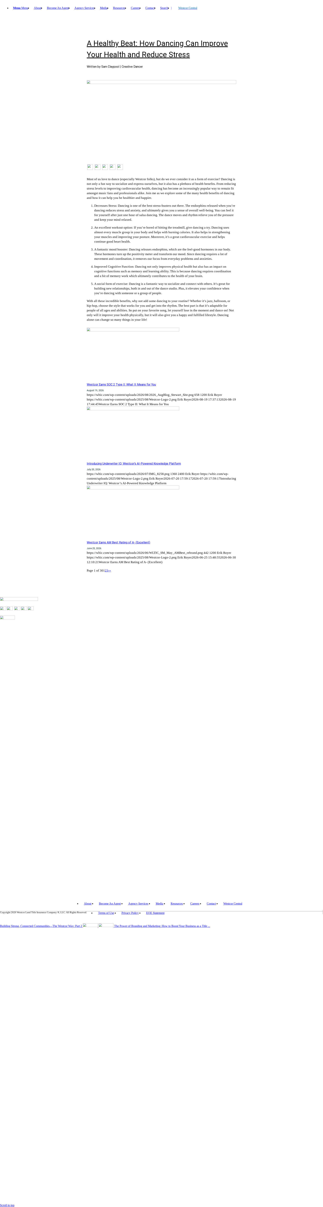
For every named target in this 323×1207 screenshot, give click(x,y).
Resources (177, 903)
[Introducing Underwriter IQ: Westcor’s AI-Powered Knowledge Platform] (133, 409)
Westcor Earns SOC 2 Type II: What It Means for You (121, 384)
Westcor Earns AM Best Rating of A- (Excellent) (118, 542)
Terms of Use (106, 913)
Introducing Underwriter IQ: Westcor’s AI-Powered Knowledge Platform (134, 463)
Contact (211, 903)
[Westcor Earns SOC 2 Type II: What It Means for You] (133, 330)
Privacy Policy (130, 913)
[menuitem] (37, 8)
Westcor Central (232, 903)
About (87, 903)
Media (159, 903)
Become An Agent (110, 903)
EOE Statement (155, 913)
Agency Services (138, 903)
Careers (194, 903)
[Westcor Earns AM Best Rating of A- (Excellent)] (133, 488)
